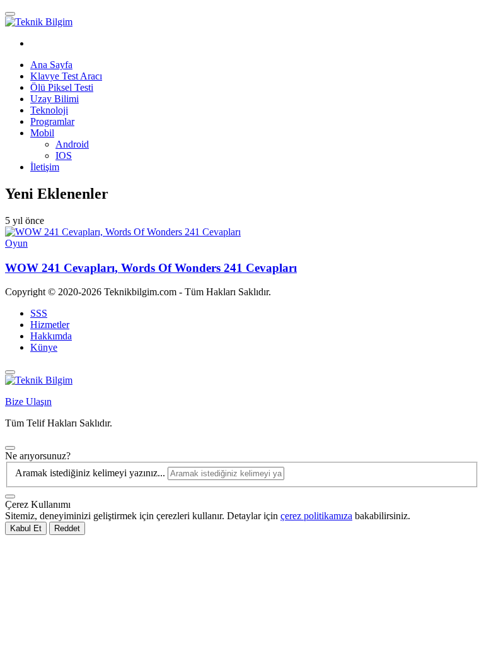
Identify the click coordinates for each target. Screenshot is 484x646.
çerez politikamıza (316, 515)
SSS (38, 313)
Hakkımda (51, 336)
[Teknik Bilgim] (38, 21)
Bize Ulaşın (28, 401)
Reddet (67, 528)
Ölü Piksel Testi (61, 87)
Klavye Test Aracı (66, 76)
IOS (63, 155)
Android (72, 144)
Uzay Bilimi (54, 98)
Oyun (16, 243)
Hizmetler (49, 324)
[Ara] (10, 496)
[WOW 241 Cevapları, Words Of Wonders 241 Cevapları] (123, 231)
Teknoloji (49, 110)
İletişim (44, 167)
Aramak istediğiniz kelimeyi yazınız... (91, 472)
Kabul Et (26, 528)
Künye (43, 347)
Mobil (42, 132)
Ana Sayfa (51, 64)
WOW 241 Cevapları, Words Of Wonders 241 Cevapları (151, 267)
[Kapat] (10, 372)
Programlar (52, 121)
